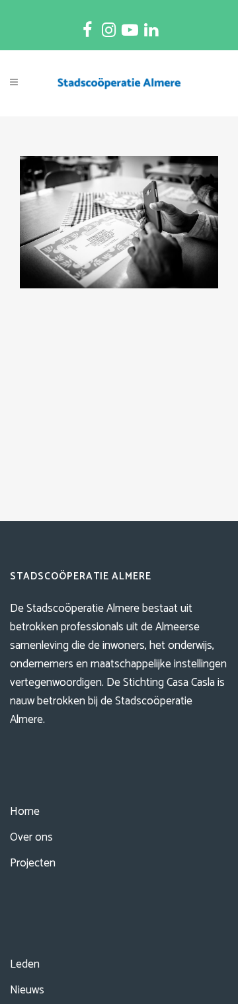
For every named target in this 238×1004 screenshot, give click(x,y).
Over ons (31, 837)
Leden (25, 964)
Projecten (33, 863)
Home (25, 811)
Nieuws (27, 990)
